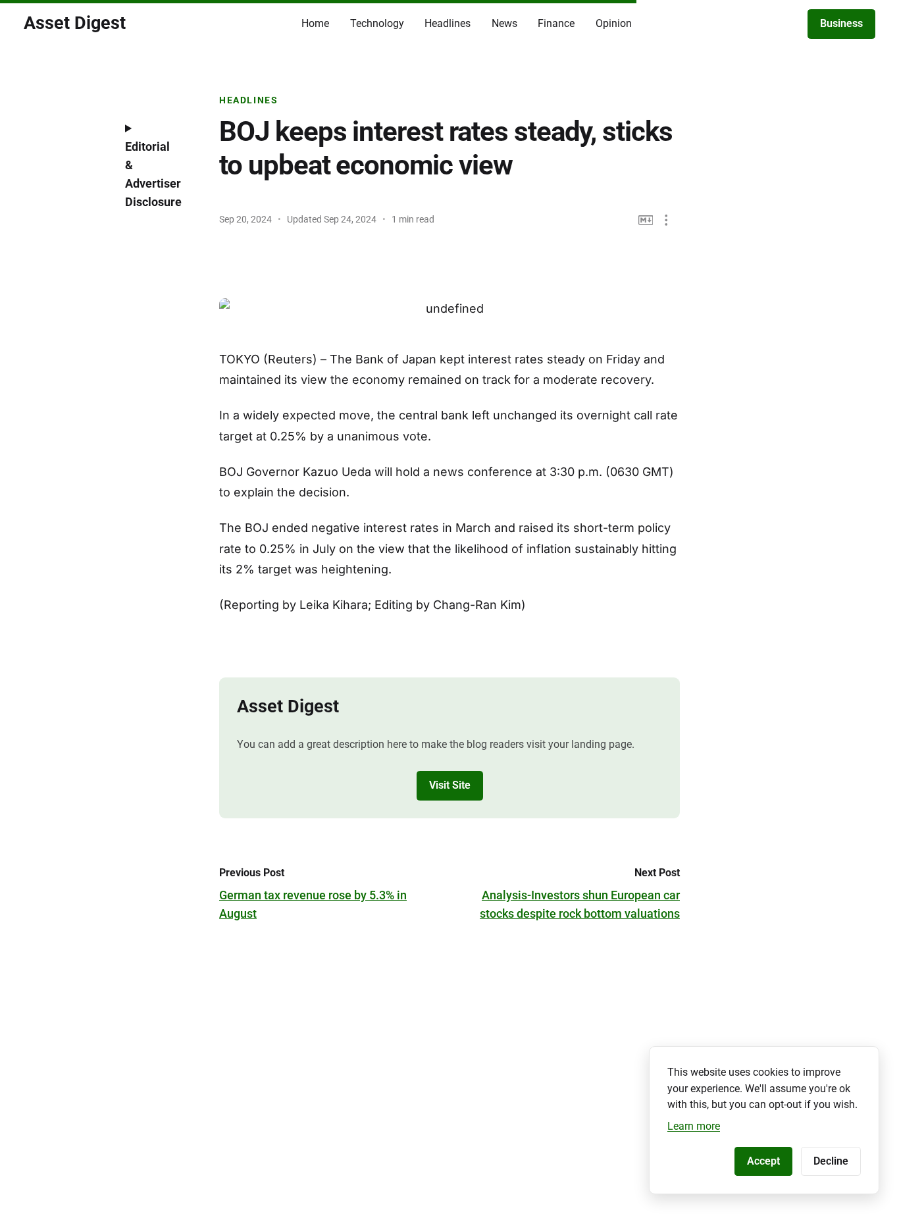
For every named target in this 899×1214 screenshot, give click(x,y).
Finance (556, 23)
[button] (666, 220)
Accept (763, 1161)
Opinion (614, 23)
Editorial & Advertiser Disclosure (153, 174)
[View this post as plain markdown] (645, 220)
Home (315, 23)
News (504, 23)
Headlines (447, 23)
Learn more (693, 1126)
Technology (377, 23)
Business (841, 23)
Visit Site (450, 785)
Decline (830, 1161)
